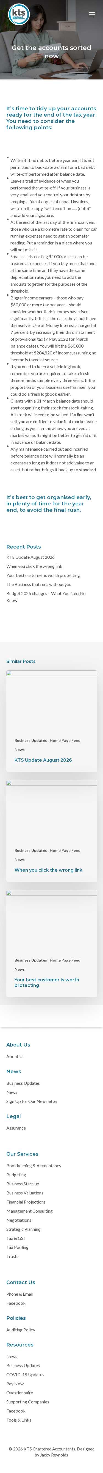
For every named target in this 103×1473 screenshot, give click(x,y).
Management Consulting (29, 1210)
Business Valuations (24, 1192)
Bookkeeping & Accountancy (33, 1165)
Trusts (12, 1256)
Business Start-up (22, 1183)
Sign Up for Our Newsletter (32, 1101)
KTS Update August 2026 (30, 557)
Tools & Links (18, 1419)
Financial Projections (26, 1201)
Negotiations (18, 1220)
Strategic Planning (23, 1229)
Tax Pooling (17, 1247)
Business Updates (31, 740)
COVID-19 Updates (25, 1374)
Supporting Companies (27, 1401)
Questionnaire (19, 1392)
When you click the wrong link (34, 566)
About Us (15, 1056)
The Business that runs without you (38, 584)
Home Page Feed (65, 740)
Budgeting (16, 1174)
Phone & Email (19, 1293)
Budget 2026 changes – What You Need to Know (46, 597)
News (20, 749)
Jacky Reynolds (53, 1454)
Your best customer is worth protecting (43, 575)
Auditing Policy (20, 1329)
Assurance (16, 1127)
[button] (92, 14)
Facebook (16, 1303)
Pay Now (15, 1383)
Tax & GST (16, 1238)
